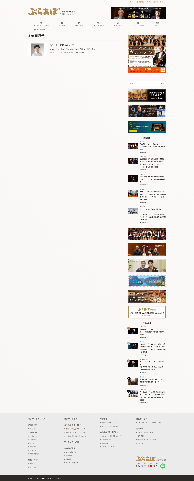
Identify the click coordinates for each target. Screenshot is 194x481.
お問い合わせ (142, 443)
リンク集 (104, 418)
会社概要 (139, 428)
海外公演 (33, 450)
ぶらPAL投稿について (73, 463)
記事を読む (33, 425)
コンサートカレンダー (37, 418)
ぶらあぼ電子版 (71, 452)
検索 (162, 84)
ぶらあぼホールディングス (147, 432)
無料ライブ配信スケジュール (76, 429)
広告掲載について (108, 440)
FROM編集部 (34, 454)
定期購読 (69, 459)
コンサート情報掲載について (112, 436)
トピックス (33, 436)
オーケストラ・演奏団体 (110, 426)
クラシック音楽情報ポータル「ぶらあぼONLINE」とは (147, 2)
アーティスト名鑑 (71, 442)
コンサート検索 (70, 418)
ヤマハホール (34, 467)
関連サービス (141, 418)
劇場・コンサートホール (110, 423)
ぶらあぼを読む (70, 448)
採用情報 (141, 436)
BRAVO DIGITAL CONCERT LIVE (149, 423)
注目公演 (33, 440)
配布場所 (69, 455)
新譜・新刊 (33, 447)
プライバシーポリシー (109, 447)
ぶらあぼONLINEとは (109, 432)
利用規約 (105, 443)
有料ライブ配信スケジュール (76, 432)
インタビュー (34, 443)
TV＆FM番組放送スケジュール (76, 436)
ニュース (33, 429)
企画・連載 (33, 432)
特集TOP (33, 464)
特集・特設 (33, 460)
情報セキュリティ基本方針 (147, 440)
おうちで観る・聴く (72, 425)
